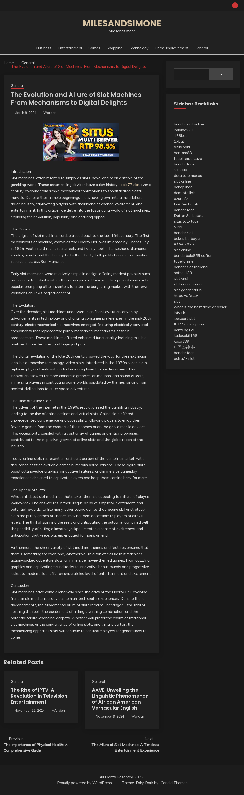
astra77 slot (184, 358)
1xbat (179, 141)
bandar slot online (189, 124)
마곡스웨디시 (185, 347)
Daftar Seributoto (189, 215)
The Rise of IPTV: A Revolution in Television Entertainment (39, 696)
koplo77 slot (129, 184)
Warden (49, 112)
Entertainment (70, 47)
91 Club (180, 169)
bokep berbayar (187, 238)
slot (177, 301)
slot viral (181, 278)
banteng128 (184, 329)
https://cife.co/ (186, 295)
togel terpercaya (188, 158)
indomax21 (183, 129)
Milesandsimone (122, 23)
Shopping (114, 47)
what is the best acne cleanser (200, 307)
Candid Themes (174, 782)
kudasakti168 (185, 335)
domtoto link (184, 192)
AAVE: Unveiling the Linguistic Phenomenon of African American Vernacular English (120, 699)
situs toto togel (186, 221)
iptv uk (179, 312)
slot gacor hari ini (188, 284)
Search (224, 74)
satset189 (183, 272)
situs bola (182, 147)
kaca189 (181, 341)
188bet (180, 135)
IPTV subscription (189, 324)
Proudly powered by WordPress (85, 782)
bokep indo (183, 187)
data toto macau (188, 175)
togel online (183, 261)
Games (94, 47)
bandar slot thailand (191, 267)
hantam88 (183, 152)
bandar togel (184, 164)
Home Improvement (171, 47)
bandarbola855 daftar (193, 255)
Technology (139, 47)
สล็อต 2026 (184, 244)
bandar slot (183, 232)
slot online (182, 181)
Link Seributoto (186, 204)
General (201, 47)
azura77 (181, 198)
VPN (178, 227)
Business (43, 47)
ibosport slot (184, 318)
